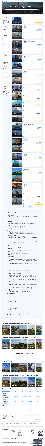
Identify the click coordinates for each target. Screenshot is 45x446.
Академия (32, 431)
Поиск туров (13, 430)
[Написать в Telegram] (35, 1)
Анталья (15, 394)
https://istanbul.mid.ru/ (11, 310)
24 (30, 206)
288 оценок (25, 125)
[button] (8, 9)
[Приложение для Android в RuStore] (42, 438)
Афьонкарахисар (38, 394)
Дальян (15, 403)
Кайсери (30, 406)
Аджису (30, 391)
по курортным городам (6, 391)
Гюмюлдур (30, 401)
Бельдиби (37, 396)
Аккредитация (20, 435)
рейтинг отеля (5, 395)
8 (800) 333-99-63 (5, 431)
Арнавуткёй (23, 394)
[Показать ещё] (42, 323)
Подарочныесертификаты (13, 433)
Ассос (29, 394)
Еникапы (30, 403)
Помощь (4, 436)
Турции (25, 216)
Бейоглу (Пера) (24, 396)
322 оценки (25, 57)
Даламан (37, 401)
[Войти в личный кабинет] (42, 1)
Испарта (15, 406)
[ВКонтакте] (14, 438)
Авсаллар (15, 391)
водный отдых (5, 403)
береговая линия (5, 397)
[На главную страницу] (5, 1)
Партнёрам (32, 433)
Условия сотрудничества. (12, 442)
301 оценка (25, 87)
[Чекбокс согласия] (23, 417)
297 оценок (25, 102)
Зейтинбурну (38, 403)
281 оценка (25, 140)
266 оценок (25, 185)
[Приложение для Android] (40, 438)
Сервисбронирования (26, 430)
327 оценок (25, 42)
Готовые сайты (26, 434)
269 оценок (25, 170)
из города (4, 393)
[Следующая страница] (32, 206)
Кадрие (23, 406)
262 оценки (25, 200)
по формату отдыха (5, 401)
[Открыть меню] (40, 1)
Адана (22, 391)
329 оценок (25, 27)
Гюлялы (23, 401)
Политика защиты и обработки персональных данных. (20, 442)
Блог (12, 435)
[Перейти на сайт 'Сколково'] (32, 438)
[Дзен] (17, 438)
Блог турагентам (33, 432)
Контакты (19, 434)
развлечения (4, 399)
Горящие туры (13, 431)
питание (4, 405)
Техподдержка (8, 436)
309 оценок (25, 72)
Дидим (22, 403)
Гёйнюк (15, 401)
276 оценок (25, 155)
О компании (19, 430)
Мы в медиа (19, 433)
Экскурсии (13, 432)
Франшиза (32, 430)
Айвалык (37, 391)
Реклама (32, 434)
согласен (26, 417)
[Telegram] (12, 438)
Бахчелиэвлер (16, 396)
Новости (19, 431)
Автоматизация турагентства (27, 433)
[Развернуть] (33, 355)
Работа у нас (19, 432)
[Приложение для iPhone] (38, 438)
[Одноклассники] (15, 438)
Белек (30, 396)
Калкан (37, 406)
